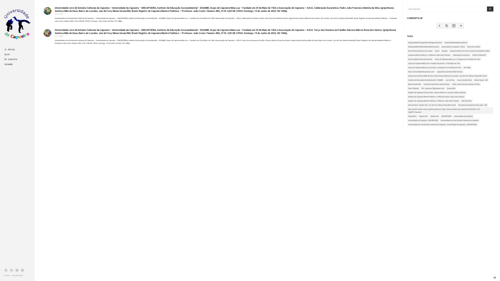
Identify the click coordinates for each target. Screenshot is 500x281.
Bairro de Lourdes (473, 47)
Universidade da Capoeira (463, 116)
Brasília (444, 51)
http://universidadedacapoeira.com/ (421, 72)
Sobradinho (412, 116)
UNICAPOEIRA (446, 116)
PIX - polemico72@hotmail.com (432, 88)
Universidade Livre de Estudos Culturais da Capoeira (460, 120)
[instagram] (17, 270)
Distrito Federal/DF (479, 55)
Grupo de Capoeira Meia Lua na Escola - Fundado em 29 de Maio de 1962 (434, 68)
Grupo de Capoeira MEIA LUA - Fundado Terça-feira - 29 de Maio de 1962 (434, 63)
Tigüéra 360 (434, 116)
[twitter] (11, 270)
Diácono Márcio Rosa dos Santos (420, 59)
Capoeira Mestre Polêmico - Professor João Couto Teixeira (429, 55)
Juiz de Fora (450, 80)
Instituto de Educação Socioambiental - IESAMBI (425, 80)
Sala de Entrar (467, 101)
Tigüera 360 (423, 116)
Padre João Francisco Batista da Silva (466, 84)
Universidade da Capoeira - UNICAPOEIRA (423, 120)
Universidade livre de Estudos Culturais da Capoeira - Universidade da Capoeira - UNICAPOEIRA (442, 125)
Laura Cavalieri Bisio (464, 80)
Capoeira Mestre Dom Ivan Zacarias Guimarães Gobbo (470, 51)
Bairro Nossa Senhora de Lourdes (420, 51)
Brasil (437, 51)
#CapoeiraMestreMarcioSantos (456, 43)
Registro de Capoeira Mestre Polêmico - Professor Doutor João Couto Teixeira (436, 97)
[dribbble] (22, 270)
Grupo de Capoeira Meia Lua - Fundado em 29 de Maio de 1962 (457, 59)
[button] (490, 8)
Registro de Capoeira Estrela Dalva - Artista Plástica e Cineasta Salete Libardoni (437, 93)
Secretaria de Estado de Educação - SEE (472, 105)
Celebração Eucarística (461, 55)
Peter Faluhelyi (413, 88)
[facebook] (6, 270)
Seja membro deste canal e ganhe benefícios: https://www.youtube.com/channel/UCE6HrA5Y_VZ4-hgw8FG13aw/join (444, 110)
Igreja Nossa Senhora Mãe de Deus (450, 72)
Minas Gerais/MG (414, 84)
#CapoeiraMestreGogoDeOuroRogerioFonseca (425, 43)
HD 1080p (467, 68)
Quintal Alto (451, 88)
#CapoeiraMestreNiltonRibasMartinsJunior (423, 47)
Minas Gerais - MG (481, 80)
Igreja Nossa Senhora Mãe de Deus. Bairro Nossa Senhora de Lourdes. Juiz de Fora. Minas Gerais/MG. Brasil (447, 76)
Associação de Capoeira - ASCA (453, 47)
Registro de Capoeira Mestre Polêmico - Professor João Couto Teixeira (433, 101)
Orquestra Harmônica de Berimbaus (437, 84)
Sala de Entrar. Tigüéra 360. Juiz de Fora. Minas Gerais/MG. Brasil (432, 105)
